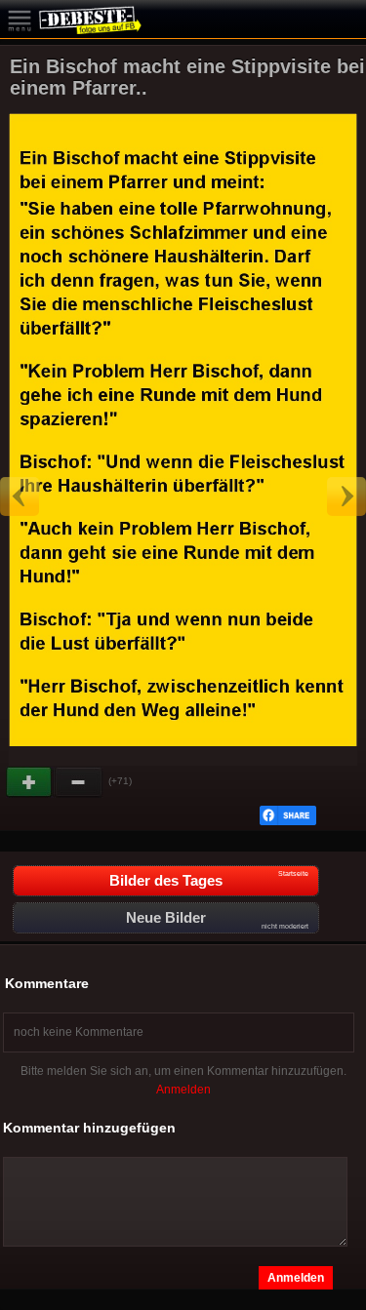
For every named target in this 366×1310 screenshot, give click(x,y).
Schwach (79, 782)
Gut (30, 782)
